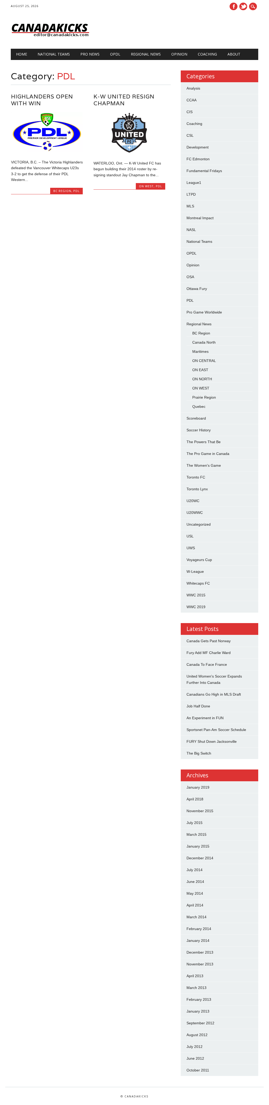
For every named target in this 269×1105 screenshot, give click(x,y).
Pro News (90, 54)
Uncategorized (199, 524)
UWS (191, 548)
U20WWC (195, 512)
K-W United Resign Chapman (124, 100)
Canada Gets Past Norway (209, 641)
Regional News (146, 54)
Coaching (207, 54)
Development (198, 147)
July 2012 (195, 1046)
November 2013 (200, 964)
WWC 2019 (196, 607)
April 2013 (195, 976)
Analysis (193, 88)
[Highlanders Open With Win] (47, 151)
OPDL (115, 54)
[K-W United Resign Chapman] (129, 152)
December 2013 (200, 952)
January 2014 (198, 940)
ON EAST (200, 370)
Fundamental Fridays (204, 171)
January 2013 (198, 1011)
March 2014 (196, 917)
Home (21, 54)
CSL (190, 135)
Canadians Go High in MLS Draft (214, 694)
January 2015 (198, 846)
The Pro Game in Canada (208, 454)
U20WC (193, 501)
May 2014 (195, 893)
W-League (195, 571)
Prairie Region (204, 397)
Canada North (204, 342)
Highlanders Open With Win (42, 100)
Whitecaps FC (198, 583)
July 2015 (195, 823)
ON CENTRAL (204, 361)
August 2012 (197, 1035)
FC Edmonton (198, 159)
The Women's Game (204, 465)
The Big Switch (199, 753)
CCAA (191, 100)
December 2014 (200, 858)
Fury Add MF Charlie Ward (209, 653)
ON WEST (146, 186)
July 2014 (195, 870)
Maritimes (200, 351)
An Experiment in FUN (205, 718)
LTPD (191, 194)
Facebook (233, 6)
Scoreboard (196, 418)
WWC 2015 (196, 595)
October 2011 (198, 1070)
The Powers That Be (204, 442)
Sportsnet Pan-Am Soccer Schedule (216, 730)
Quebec (198, 406)
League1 (194, 182)
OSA (190, 277)
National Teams (54, 54)
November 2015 (200, 811)
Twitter (243, 6)
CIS (190, 112)
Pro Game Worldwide (204, 312)
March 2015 (196, 834)
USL (190, 536)
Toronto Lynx (197, 489)
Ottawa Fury (197, 289)
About (233, 54)
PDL (76, 191)
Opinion (179, 54)
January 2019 (198, 787)
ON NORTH (202, 379)
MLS (190, 206)
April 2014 (195, 905)
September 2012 (200, 1023)
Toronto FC (196, 477)
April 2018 (195, 799)
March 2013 (196, 988)
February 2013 (199, 999)
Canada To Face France (207, 664)
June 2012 (195, 1058)
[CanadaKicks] (50, 38)
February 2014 (199, 929)
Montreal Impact (200, 218)
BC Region (62, 191)
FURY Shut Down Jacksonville (212, 741)
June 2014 (195, 881)
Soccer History (199, 430)
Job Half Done (198, 706)
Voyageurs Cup (199, 560)
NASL (191, 230)
